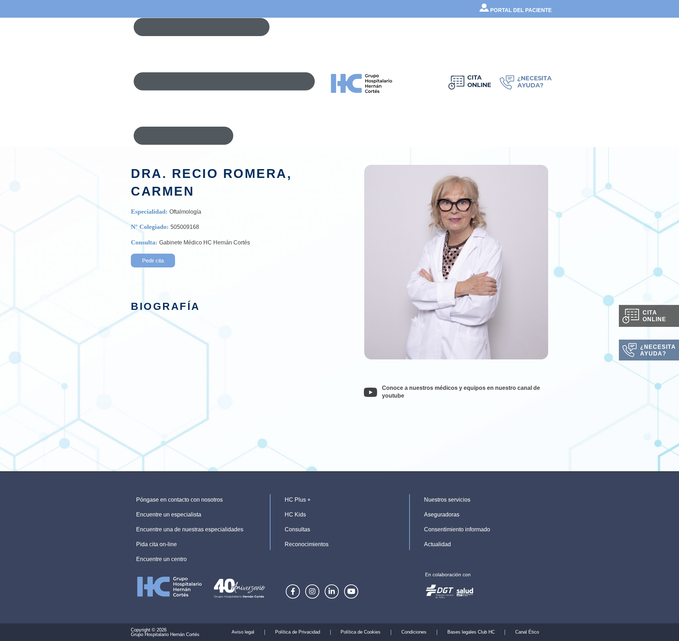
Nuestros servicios (447, 500)
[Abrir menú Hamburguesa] (224, 81)
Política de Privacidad (297, 632)
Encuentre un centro (161, 559)
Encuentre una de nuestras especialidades (189, 529)
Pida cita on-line (156, 544)
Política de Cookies (361, 632)
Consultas (297, 529)
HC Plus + (298, 500)
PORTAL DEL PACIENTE (520, 10)
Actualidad (437, 544)
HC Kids (295, 515)
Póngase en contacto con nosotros (179, 500)
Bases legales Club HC (471, 632)
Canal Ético (527, 632)
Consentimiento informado (457, 529)
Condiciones (413, 632)
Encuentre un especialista (168, 515)
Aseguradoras (441, 515)
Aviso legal (243, 632)
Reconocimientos (307, 544)
